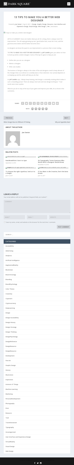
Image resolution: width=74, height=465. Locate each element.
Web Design (42, 26)
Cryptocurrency (11, 303)
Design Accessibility (12, 318)
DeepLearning (10, 308)
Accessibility (10, 246)
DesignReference (11, 341)
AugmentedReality (12, 265)
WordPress (50, 460)
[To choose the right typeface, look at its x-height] (21, 168)
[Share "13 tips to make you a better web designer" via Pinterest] (38, 103)
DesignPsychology (12, 337)
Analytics (9, 256)
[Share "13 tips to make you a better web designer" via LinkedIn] (42, 103)
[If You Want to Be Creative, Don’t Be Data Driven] (53, 168)
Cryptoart (9, 298)
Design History (10, 322)
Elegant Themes (33, 460)
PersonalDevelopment (13, 399)
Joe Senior (18, 24)
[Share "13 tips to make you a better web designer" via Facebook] (23, 103)
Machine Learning (12, 389)
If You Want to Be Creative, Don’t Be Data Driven (53, 172)
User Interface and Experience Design (18, 437)
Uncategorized (11, 432)
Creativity (9, 294)
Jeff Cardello (46, 52)
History (8, 370)
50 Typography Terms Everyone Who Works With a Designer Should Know (51, 161)
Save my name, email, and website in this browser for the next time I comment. (31, 222)
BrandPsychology (11, 284)
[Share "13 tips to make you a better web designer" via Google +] (30, 103)
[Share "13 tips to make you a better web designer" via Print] (57, 103)
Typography (10, 427)
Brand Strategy (11, 275)
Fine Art (8, 360)
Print (7, 408)
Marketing (9, 394)
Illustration (9, 375)
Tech (7, 418)
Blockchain (9, 270)
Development (10, 356)
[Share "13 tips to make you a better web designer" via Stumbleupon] (50, 103)
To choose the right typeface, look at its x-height (20, 172)
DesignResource (11, 346)
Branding (9, 279)
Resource (50, 24)
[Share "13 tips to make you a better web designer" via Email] (53, 103)
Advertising (9, 251)
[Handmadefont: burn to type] (21, 157)
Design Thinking (11, 332)
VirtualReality (10, 442)
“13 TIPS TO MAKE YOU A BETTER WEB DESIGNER (24, 52)
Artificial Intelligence (12, 260)
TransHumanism (11, 422)
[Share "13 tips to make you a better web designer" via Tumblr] (34, 103)
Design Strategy (11, 327)
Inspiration (9, 380)
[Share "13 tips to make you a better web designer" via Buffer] (46, 103)
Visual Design (33, 26)
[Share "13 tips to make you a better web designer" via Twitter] (26, 103)
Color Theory (10, 289)
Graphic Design (42, 24)
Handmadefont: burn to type (16, 160)
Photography (10, 403)
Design (34, 24)
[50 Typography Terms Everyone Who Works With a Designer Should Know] (53, 157)
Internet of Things (12, 384)
